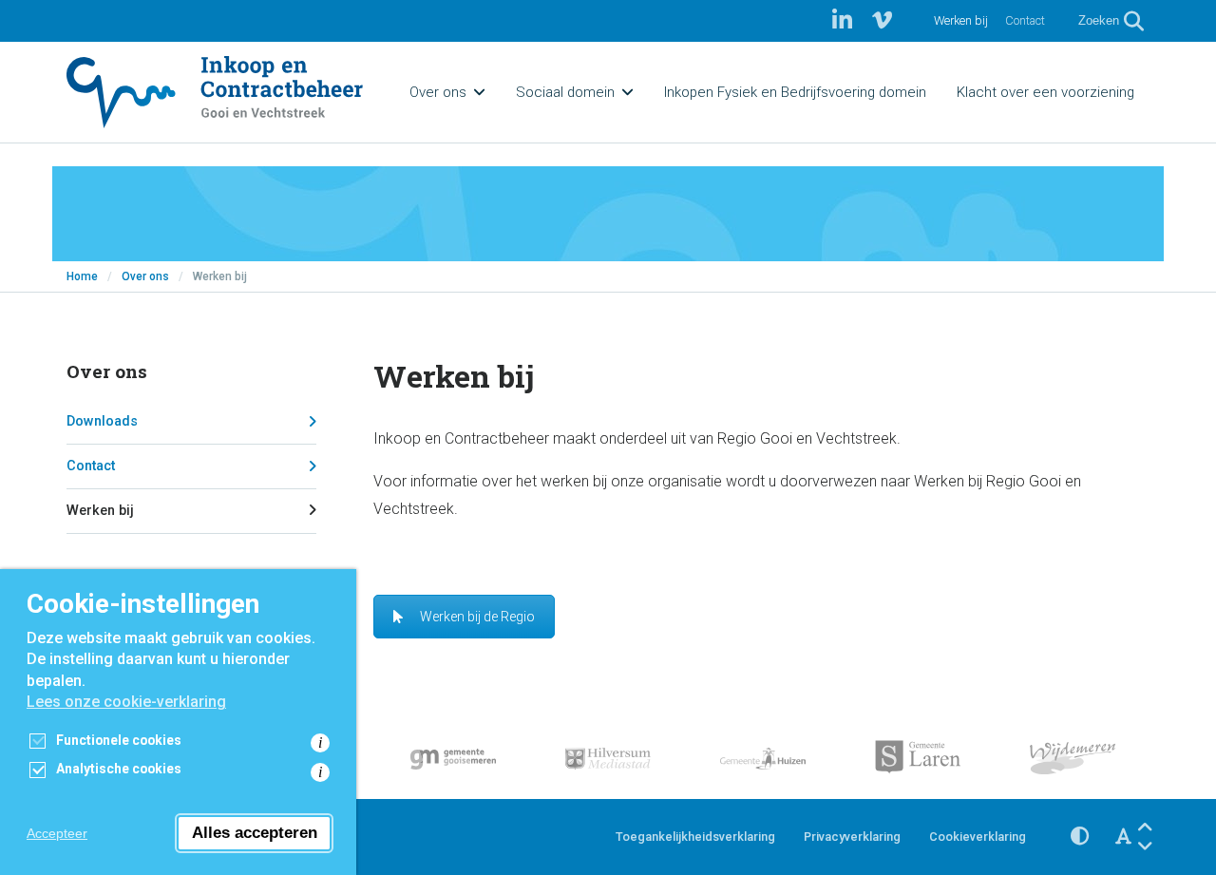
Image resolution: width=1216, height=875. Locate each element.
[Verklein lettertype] (1145, 846)
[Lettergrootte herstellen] (1123, 837)
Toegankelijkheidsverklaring (695, 836)
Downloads (102, 421)
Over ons (145, 276)
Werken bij (961, 20)
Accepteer (57, 833)
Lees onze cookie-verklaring (126, 702)
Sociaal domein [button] (565, 92)
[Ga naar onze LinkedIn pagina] (845, 21)
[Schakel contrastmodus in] (1079, 837)
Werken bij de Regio (477, 616)
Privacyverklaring (852, 836)
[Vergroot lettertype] (1145, 828)
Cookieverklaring (977, 836)
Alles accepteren (254, 833)
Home (82, 276)
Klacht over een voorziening (1045, 92)
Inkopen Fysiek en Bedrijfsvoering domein (795, 92)
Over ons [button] (437, 92)
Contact (1025, 20)
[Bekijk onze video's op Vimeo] (882, 21)
